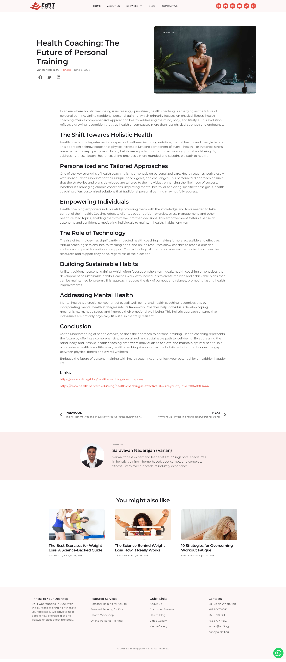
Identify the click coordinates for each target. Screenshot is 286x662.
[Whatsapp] (253, 6)
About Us (113, 5)
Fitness (66, 69)
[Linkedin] (225, 6)
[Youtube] (239, 6)
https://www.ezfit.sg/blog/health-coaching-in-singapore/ (101, 379)
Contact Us (170, 5)
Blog (152, 5)
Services (132, 5)
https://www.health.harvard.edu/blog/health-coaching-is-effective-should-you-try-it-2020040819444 (134, 386)
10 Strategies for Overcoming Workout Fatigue (207, 547)
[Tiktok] (246, 6)
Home (97, 5)
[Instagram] (232, 6)
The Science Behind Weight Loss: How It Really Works (140, 547)
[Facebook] (218, 6)
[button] (40, 77)
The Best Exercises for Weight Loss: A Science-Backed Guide (75, 547)
